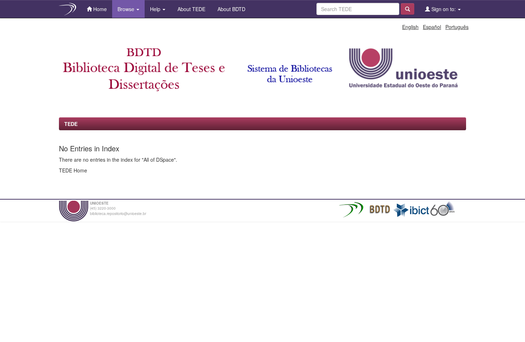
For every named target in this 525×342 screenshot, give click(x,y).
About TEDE (190, 9)
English (410, 26)
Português (457, 26)
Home (99, 9)
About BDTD (230, 9)
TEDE (71, 123)
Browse (127, 9)
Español (432, 26)
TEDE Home (73, 170)
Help (156, 9)
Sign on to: (443, 9)
